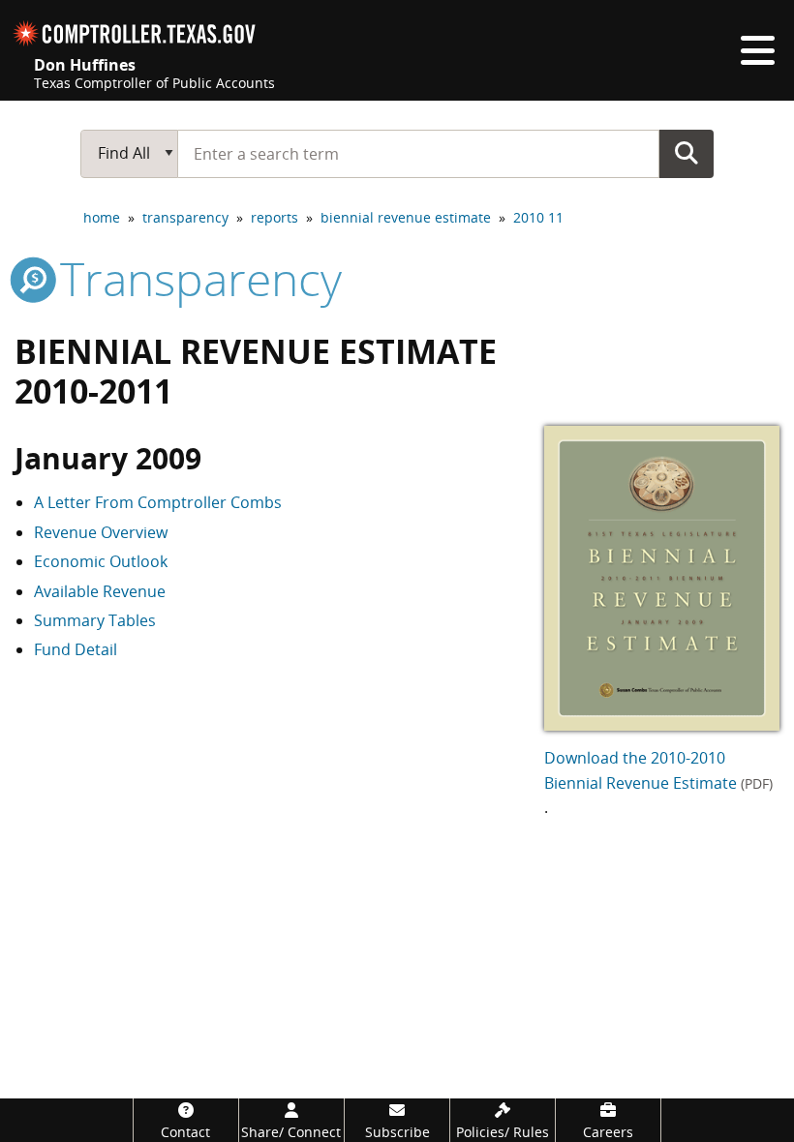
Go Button (686, 153)
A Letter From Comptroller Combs (158, 502)
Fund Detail (75, 649)
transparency (185, 217)
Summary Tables (95, 620)
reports (274, 217)
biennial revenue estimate (406, 217)
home (101, 217)
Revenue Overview (101, 532)
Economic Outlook (101, 561)
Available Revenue (100, 591)
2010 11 (538, 217)
